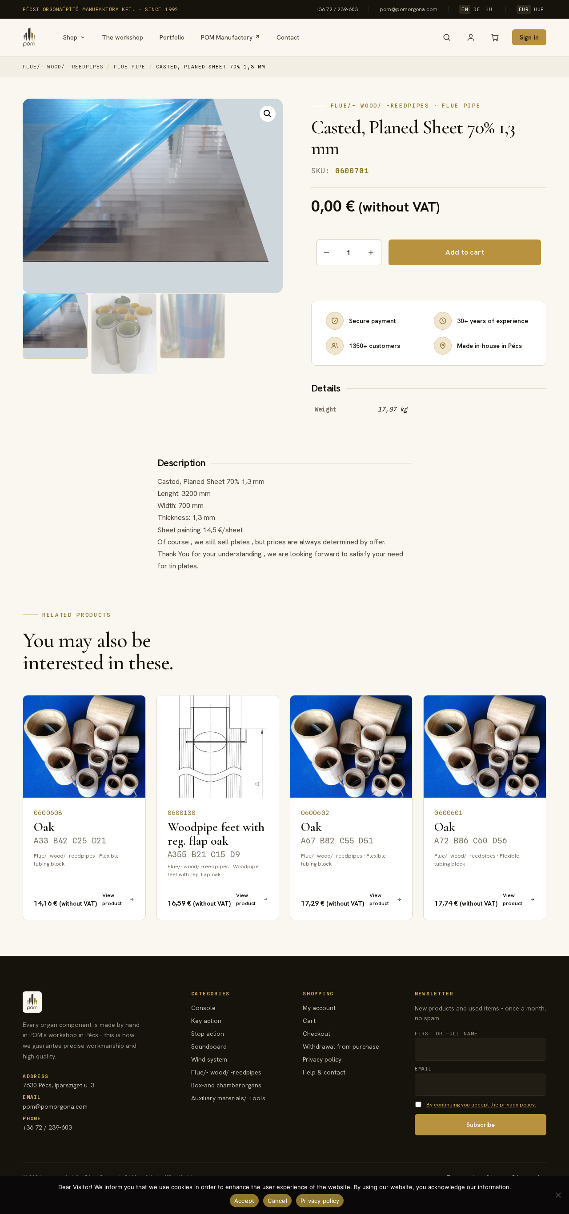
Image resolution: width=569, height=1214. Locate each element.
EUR (524, 9)
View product (112, 899)
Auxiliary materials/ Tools (228, 1098)
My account (319, 1008)
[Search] (447, 37)
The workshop (122, 37)
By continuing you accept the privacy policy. (481, 1104)
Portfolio (172, 37)
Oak (70, 832)
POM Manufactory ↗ (230, 37)
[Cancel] (557, 1194)
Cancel (277, 1200)
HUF (539, 9)
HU (488, 9)
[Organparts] (29, 37)
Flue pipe (129, 67)
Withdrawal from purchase (341, 1046)
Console (203, 1008)
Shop (70, 37)
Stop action (207, 1034)
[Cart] (495, 37)
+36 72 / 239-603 (337, 9)
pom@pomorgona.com (408, 9)
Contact (287, 37)
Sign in (529, 37)
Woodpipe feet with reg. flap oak (216, 839)
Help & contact (324, 1072)
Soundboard (209, 1046)
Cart (309, 1021)
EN (464, 9)
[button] (268, 114)
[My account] (471, 37)
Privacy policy (322, 1059)
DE (476, 9)
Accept (244, 1200)
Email (423, 1069)
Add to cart (464, 252)
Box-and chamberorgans (226, 1085)
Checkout (316, 1034)
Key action (206, 1021)
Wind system (209, 1059)
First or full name (446, 1033)
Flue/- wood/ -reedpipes (63, 67)
